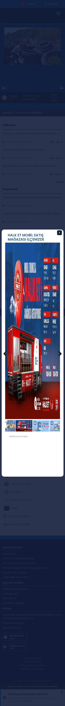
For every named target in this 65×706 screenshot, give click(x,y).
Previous (6, 354)
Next (58, 354)
